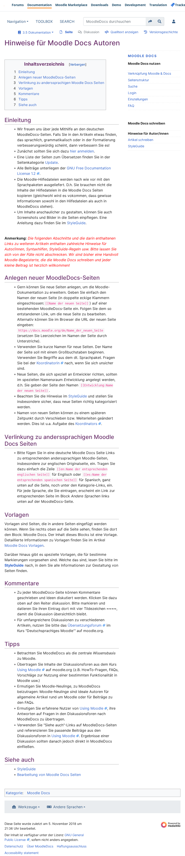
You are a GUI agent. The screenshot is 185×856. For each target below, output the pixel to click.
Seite (69, 32)
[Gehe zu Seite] (150, 21)
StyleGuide (136, 146)
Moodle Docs (142, 56)
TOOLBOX (44, 21)
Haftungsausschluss (71, 846)
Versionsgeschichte (163, 32)
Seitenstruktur (138, 80)
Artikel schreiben (140, 140)
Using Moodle (29, 669)
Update (51, 162)
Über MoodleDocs (40, 846)
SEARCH (67, 21)
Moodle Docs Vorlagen (24, 545)
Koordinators (86, 423)
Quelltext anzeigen (124, 32)
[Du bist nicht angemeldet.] (174, 21)
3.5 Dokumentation (36, 32)
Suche (132, 86)
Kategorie (14, 793)
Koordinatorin (48, 363)
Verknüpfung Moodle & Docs (149, 73)
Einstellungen (138, 99)
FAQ (131, 106)
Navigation (16, 21)
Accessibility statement (22, 853)
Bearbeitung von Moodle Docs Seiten (49, 774)
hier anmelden (82, 151)
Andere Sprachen (68, 807)
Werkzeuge (27, 807)
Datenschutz (14, 846)
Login (132, 93)
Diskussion (91, 32)
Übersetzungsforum (85, 625)
